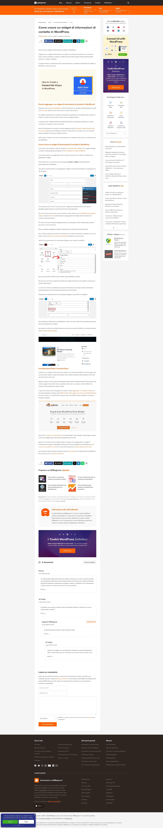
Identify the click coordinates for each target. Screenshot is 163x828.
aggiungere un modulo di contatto (83, 391)
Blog (60, 3)
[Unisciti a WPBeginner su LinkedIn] (118, 30)
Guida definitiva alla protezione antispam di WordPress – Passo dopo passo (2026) (115, 168)
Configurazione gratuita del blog (115, 765)
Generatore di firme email (89, 761)
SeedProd (84, 800)
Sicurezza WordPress (112, 761)
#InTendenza (108, 3)
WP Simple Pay (110, 783)
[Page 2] (115, 228)
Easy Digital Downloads (113, 786)
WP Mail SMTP (86, 793)
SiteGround (68, 818)
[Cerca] (128, 2)
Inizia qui (68, 3)
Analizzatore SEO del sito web (90, 758)
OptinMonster (86, 779)
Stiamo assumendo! (54, 801)
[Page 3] (117, 228)
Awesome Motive (46, 818)
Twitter (54, 453)
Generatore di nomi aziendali (90, 744)
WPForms (62, 393)
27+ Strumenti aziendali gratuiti (91, 765)
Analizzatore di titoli (87, 755)
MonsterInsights (86, 789)
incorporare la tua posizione (54, 435)
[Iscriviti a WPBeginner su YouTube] (118, 27)
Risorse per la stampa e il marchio (44, 757)
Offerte (78, 3)
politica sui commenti (61, 679)
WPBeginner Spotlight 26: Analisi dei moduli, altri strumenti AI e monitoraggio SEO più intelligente (115, 154)
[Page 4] (118, 228)
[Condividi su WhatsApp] (82, 41)
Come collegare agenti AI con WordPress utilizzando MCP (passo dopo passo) (115, 176)
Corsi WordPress (111, 744)
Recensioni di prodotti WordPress (116, 751)
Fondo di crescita (63, 758)
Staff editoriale (43, 36)
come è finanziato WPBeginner (71, 499)
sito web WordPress (55, 108)
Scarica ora (67, 551)
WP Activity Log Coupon (118, 239)
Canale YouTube (72, 451)
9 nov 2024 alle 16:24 (44, 573)
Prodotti (97, 3)
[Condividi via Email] (86, 41)
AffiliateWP (109, 803)
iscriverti (89, 717)
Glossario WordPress (112, 748)
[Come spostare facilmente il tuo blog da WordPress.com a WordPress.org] (42, 488)
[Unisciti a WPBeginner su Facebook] (108, 27)
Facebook (60, 453)
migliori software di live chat (83, 447)
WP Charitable (110, 800)
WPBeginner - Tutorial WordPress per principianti (40, 2)
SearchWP (109, 789)
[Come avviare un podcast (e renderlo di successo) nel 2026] (42, 479)
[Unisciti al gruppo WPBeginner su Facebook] (108, 30)
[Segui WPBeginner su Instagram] (124, 27)
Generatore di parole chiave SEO (91, 751)
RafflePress (109, 793)
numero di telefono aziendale (58, 236)
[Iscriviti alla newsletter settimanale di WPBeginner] (124, 30)
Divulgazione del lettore (63, 36)
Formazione (87, 3)
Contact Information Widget (74, 148)
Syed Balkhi (43, 790)
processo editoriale (60, 501)
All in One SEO (86, 786)
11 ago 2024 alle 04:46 (44, 602)
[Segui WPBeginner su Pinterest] (113, 30)
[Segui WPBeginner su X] (113, 27)
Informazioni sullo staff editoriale (65, 509)
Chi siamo (37, 744)
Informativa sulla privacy (65, 744)
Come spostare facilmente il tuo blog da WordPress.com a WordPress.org (57, 487)
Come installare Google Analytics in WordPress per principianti (85, 487)
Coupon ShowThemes (120, 251)
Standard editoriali (39, 748)
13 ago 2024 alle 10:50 (48, 625)
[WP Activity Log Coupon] (109, 242)
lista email (44, 110)
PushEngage (110, 796)
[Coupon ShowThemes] (109, 254)
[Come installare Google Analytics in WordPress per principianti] (72, 488)
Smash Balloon (86, 796)
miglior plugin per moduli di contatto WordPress (82, 393)
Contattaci (37, 760)
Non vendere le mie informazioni (67, 755)
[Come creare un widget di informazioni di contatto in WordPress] (74, 41)
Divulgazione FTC (63, 751)
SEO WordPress (110, 758)
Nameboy (84, 803)
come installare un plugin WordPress (74, 151)
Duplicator (109, 779)
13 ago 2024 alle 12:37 (51, 645)
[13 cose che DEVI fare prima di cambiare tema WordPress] (72, 479)
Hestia (51, 216)
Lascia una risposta (89, 562)
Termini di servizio (63, 748)
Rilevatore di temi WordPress (90, 748)
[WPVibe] (116, 47)
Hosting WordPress (57, 818)
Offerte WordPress (111, 755)
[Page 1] (113, 228)
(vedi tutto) (122, 234)
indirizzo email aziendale (49, 331)
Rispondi (43, 589)
